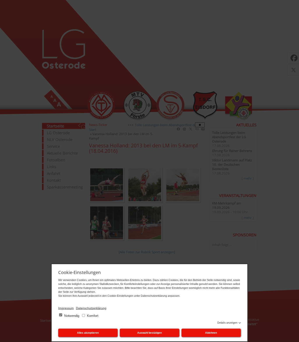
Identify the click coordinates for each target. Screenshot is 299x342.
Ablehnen (211, 332)
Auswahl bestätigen (149, 332)
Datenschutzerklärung (91, 308)
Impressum (66, 308)
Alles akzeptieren (88, 332)
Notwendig (71, 316)
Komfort (92, 316)
